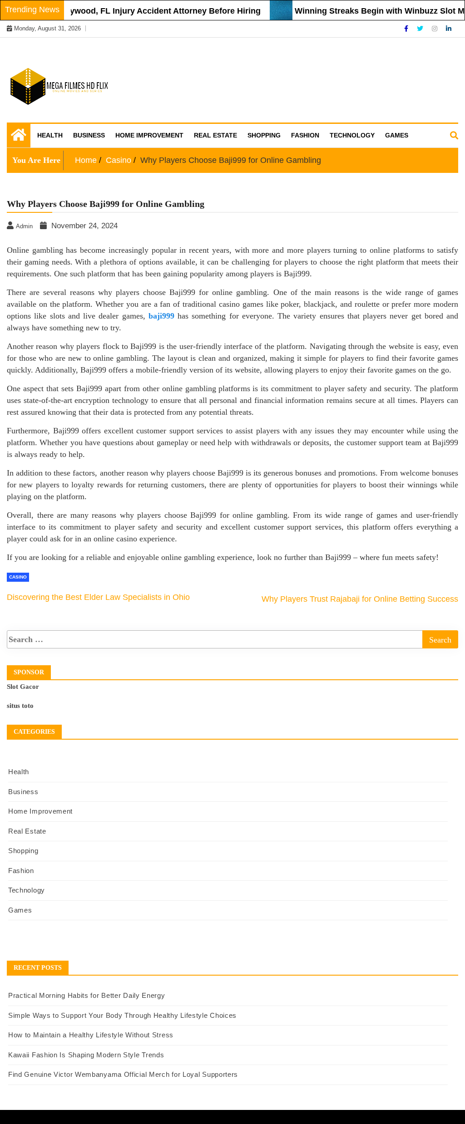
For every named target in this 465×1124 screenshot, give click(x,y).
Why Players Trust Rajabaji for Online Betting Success (360, 599)
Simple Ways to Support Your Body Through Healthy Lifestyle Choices (122, 1015)
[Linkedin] (448, 28)
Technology (352, 135)
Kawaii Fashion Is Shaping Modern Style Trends (86, 1055)
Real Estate (215, 135)
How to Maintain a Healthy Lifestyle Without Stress (90, 1035)
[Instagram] (435, 28)
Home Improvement (149, 135)
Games (396, 135)
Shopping (264, 135)
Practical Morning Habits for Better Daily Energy (86, 995)
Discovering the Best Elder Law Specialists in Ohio (98, 597)
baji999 (161, 315)
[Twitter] (421, 28)
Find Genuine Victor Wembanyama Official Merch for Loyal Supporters (123, 1074)
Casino (18, 576)
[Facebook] (407, 28)
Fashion (305, 135)
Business (89, 135)
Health (50, 135)
